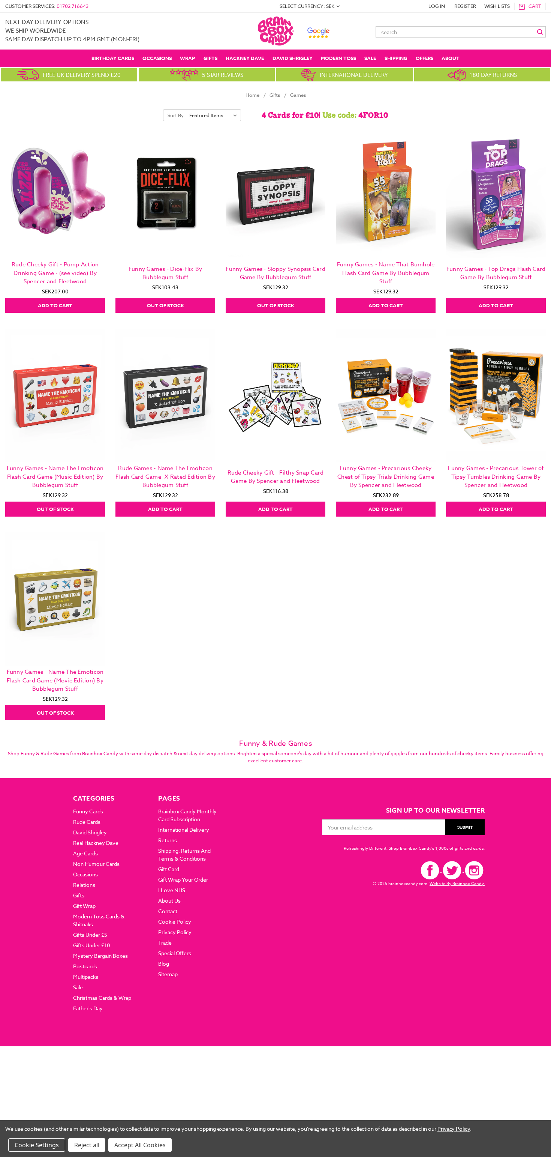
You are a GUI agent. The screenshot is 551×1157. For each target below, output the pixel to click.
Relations (84, 884)
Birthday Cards (112, 58)
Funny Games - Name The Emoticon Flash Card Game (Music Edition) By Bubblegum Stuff (55, 476)
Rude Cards (86, 821)
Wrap (187, 58)
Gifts (210, 58)
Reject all (86, 1145)
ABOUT (451, 58)
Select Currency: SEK (307, 6)
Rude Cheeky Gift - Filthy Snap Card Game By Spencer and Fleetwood (276, 477)
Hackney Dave (245, 58)
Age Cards (85, 853)
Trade (165, 942)
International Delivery (183, 829)
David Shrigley (293, 58)
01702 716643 (72, 6)
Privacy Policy (175, 932)
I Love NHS (171, 890)
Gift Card (168, 869)
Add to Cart (55, 305)
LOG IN (436, 6)
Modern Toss (338, 58)
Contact (167, 911)
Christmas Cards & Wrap (102, 997)
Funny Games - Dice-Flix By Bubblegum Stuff (165, 273)
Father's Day (88, 1008)
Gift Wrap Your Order (183, 879)
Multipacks (85, 976)
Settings (47, 1145)
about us (169, 900)
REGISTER (465, 6)
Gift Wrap (84, 905)
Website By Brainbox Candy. (457, 884)
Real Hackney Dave (95, 842)
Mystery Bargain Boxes (100, 955)
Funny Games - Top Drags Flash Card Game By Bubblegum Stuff (496, 273)
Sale (370, 58)
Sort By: (176, 115)
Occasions (157, 58)
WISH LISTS (497, 6)
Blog (163, 963)
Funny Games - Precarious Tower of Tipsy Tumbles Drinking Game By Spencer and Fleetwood (496, 476)
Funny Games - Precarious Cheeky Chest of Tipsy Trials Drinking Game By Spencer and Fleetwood (385, 476)
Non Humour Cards (96, 863)
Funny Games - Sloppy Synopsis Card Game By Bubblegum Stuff (275, 273)
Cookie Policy (174, 921)
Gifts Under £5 (90, 934)
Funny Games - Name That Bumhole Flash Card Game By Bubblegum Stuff (386, 272)
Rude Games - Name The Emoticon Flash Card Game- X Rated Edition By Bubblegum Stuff (165, 476)
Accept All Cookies (140, 1145)
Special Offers (174, 953)
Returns (167, 840)
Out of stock (165, 305)
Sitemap (168, 974)
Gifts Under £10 (91, 945)
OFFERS (424, 58)
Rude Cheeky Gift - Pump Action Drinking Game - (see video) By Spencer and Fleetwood (55, 272)
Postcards (85, 966)
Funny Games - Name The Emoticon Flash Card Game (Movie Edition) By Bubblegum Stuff (55, 680)
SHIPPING (396, 58)
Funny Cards (88, 811)
